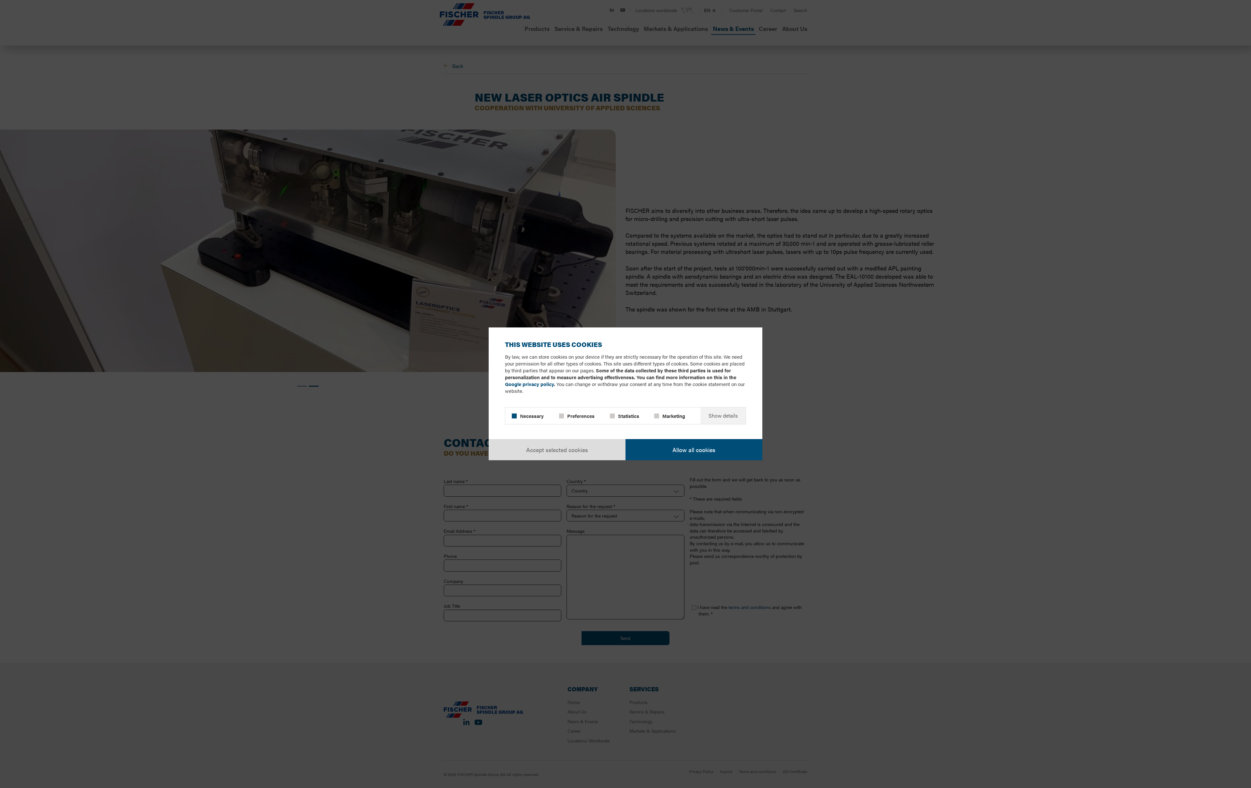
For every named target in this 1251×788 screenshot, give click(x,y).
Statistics (628, 415)
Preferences (581, 415)
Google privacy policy (529, 383)
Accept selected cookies (557, 450)
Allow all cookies (693, 450)
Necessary (532, 415)
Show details (723, 416)
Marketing (673, 415)
